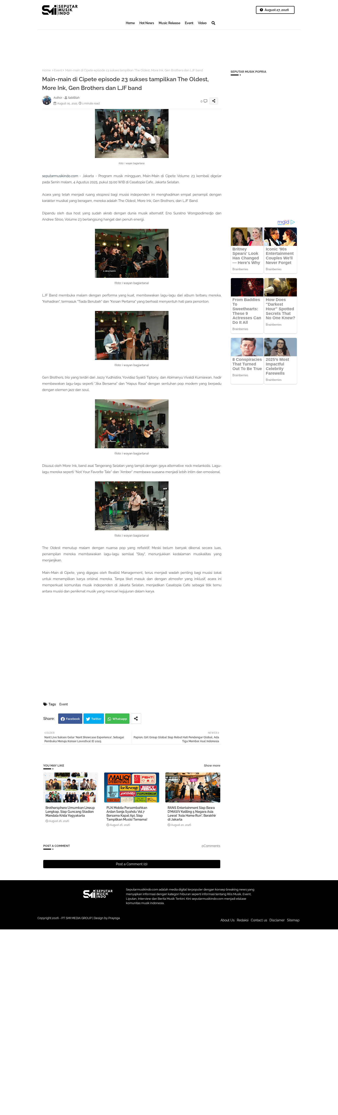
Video (202, 23)
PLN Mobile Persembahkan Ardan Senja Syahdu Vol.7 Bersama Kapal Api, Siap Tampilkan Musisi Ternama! (126, 813)
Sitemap (293, 920)
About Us (228, 920)
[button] (213, 23)
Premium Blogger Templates (138, 922)
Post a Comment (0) (131, 864)
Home (130, 23)
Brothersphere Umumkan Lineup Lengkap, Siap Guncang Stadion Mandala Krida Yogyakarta (70, 811)
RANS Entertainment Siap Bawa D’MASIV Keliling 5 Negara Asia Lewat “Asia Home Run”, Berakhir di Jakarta (192, 813)
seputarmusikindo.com (60, 176)
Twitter (96, 719)
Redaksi (243, 920)
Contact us (259, 920)
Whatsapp (119, 719)
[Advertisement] (121, 45)
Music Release (169, 23)
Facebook (73, 719)
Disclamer (277, 920)
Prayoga (114, 918)
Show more (212, 765)
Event (189, 23)
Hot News (146, 23)
